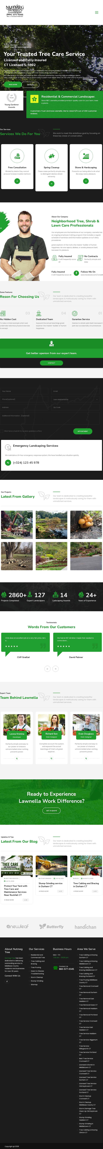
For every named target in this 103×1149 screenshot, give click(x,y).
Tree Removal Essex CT (88, 1005)
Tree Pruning (36, 967)
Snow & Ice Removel (86, 167)
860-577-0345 (66, 969)
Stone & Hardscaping (17, 167)
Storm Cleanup (37, 977)
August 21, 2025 (88, 878)
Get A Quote (51, 811)
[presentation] (47, 669)
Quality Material (44, 319)
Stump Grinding (46, 878)
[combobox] (75, 399)
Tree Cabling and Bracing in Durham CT (86, 885)
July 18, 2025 (60, 878)
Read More (13, 85)
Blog (77, 878)
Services (30, 85)
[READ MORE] (17, 181)
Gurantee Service (9, 319)
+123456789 (17, 753)
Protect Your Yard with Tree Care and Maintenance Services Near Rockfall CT (15, 891)
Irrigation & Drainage (51, 167)
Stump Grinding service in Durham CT (50, 885)
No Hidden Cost (80, 319)
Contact (51, 363)
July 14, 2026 (10, 881)
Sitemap (34, 984)
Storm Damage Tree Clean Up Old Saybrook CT (88, 1111)
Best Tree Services (12, 878)
